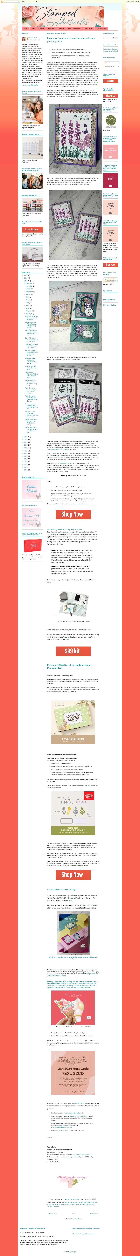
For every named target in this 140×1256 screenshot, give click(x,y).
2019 (26, 448)
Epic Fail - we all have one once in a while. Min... (31, 339)
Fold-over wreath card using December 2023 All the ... (31, 361)
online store (63, 463)
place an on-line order (73, 1113)
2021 (26, 442)
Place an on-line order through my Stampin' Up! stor (70, 1157)
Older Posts (94, 1214)
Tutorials (61, 28)
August (28, 294)
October (28, 289)
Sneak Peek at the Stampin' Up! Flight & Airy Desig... (31, 422)
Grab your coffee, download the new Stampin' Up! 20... (31, 406)
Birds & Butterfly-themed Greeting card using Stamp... (31, 353)
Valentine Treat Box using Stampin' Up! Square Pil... (31, 345)
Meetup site (62, 1125)
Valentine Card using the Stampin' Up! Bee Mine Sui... (31, 414)
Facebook (69, 1127)
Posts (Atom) (78, 1219)
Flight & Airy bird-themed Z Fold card (30, 367)
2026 (26, 275)
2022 (26, 439)
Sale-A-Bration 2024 (70, 1202)
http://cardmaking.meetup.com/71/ (81, 1154)
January (28, 314)
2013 (26, 464)
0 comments (75, 1199)
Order (33, 28)
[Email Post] (82, 1199)
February (29, 311)
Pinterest (55, 1127)
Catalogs (41, 28)
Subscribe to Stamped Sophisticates (83, 1234)
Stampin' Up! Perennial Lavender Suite (67, 1204)
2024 (26, 281)
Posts (108, 63)
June (27, 300)
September (29, 291)
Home (25, 28)
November (29, 286)
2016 (26, 456)
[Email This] (86, 1199)
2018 (26, 450)
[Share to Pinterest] (94, 1199)
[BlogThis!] (88, 1199)
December (29, 283)
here (89, 630)
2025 (26, 278)
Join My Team (88, 28)
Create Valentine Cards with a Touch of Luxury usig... (31, 382)
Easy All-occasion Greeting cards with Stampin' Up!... (31, 332)
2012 (26, 467)
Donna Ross (33, 38)
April (27, 305)
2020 (26, 445)
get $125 (78, 1116)
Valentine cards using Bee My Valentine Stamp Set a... (31, 398)
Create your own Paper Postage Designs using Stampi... (30, 325)
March (28, 308)
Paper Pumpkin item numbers (59, 449)
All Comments (110, 66)
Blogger (73, 1252)
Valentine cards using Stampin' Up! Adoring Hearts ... (30, 390)
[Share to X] (90, 1199)
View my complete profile (30, 85)
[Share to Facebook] (92, 1199)
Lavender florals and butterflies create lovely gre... (31, 317)
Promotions (51, 28)
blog (91, 1123)
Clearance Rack (63, 1130)
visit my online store (81, 504)
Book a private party (74, 28)
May (27, 302)
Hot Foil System (101, 28)
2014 (26, 461)
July (27, 297)
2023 (26, 437)
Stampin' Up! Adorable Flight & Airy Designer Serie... (31, 375)
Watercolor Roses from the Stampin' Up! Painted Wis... (31, 430)
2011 (26, 470)
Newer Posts (53, 1214)
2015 (26, 459)
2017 (26, 453)
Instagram (61, 1127)
